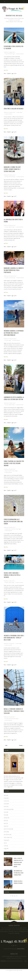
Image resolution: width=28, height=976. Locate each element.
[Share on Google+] (10, 73)
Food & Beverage (12, 176)
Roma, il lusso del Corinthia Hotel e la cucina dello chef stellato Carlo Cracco (18, 862)
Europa (6, 176)
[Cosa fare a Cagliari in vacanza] (14, 91)
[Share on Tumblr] (14, 73)
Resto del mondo (8, 53)
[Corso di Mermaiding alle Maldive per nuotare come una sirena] (14, 505)
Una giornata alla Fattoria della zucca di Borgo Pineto (18, 873)
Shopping (6, 840)
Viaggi (13, 53)
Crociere (7, 718)
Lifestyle (10, 227)
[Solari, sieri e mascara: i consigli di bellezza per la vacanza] (14, 562)
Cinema (5, 798)
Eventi (5, 806)
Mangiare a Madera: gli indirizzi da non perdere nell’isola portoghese (14, 270)
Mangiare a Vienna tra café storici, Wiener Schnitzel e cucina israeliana (12, 169)
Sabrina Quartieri (20, 53)
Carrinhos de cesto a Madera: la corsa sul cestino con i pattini (14, 398)
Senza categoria (7, 837)
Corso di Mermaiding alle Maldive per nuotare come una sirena (13, 521)
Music (5, 823)
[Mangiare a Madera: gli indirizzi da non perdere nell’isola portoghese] (14, 258)
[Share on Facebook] (7, 73)
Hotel (5, 812)
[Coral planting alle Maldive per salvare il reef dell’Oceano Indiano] (14, 442)
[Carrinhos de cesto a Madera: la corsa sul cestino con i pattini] (14, 379)
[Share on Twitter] (8, 73)
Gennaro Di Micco (20, 948)
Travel (13, 470)
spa (4, 843)
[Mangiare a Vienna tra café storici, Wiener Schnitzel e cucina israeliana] (14, 150)
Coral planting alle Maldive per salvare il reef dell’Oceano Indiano (14, 463)
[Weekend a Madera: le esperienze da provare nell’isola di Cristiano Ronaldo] (14, 313)
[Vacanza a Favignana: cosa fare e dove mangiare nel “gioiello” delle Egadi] (14, 619)
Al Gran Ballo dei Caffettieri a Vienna (13, 220)
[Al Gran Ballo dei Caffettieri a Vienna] (14, 208)
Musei (5, 820)
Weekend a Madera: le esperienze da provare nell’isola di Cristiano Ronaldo (14, 333)
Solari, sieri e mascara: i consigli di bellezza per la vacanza (12, 575)
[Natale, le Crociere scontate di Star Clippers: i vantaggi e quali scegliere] (14, 687)
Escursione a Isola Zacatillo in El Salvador (13, 47)
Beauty (6, 582)
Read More (6, 70)
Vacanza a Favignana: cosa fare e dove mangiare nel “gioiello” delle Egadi (14, 637)
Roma (5, 831)
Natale (5, 826)
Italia (18, 112)
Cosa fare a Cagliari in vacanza (13, 108)
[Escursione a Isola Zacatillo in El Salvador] (14, 35)
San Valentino (7, 834)
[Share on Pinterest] (15, 73)
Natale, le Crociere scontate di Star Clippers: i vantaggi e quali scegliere (14, 711)
